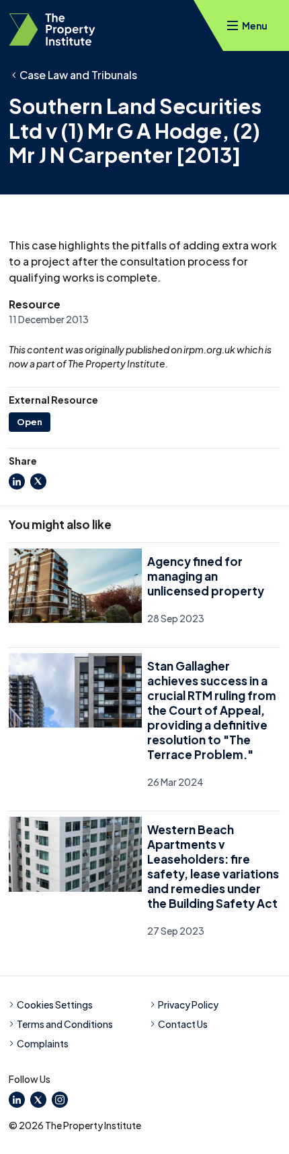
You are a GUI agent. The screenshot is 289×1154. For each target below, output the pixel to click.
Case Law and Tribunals (78, 75)
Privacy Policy (188, 1004)
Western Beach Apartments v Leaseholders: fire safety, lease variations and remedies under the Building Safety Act (213, 866)
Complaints (43, 1043)
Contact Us (183, 1024)
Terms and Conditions (65, 1024)
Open (29, 421)
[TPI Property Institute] (52, 29)
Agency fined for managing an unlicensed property (205, 576)
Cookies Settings (55, 1004)
